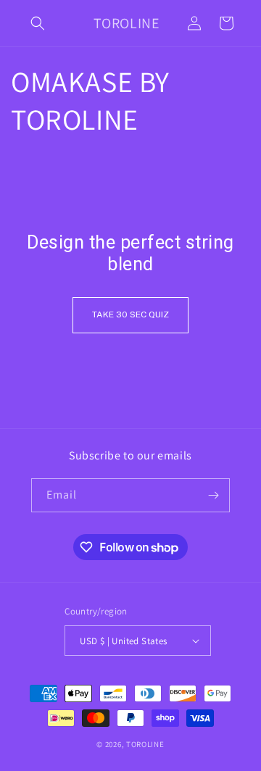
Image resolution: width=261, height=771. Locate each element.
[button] (38, 23)
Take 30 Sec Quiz (130, 314)
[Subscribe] (213, 495)
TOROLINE (145, 744)
